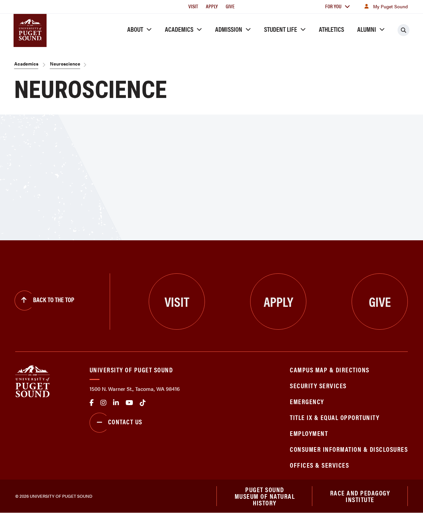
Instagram (103, 402)
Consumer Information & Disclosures (349, 449)
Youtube (129, 402)
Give (230, 6)
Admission (228, 29)
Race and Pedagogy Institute (360, 496)
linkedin (116, 402)
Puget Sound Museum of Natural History (265, 496)
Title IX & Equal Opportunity (334, 417)
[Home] (32, 380)
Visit (193, 6)
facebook (92, 402)
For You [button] (333, 6)
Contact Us (125, 421)
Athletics (331, 29)
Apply (212, 6)
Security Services (318, 385)
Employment (309, 433)
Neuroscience (65, 63)
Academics (179, 29)
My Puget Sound (390, 6)
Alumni (366, 29)
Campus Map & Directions (329, 369)
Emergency (307, 401)
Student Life (280, 29)
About (135, 29)
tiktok (143, 402)
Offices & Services (319, 465)
